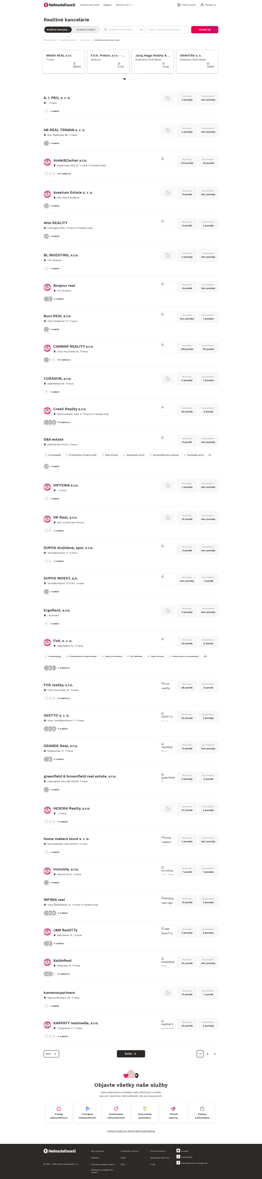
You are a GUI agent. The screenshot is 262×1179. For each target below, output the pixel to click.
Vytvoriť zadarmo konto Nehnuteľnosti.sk (131, 1131)
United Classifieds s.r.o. (68, 1164)
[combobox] (121, 29)
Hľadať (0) (205, 29)
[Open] (141, 30)
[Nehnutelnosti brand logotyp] (60, 5)
